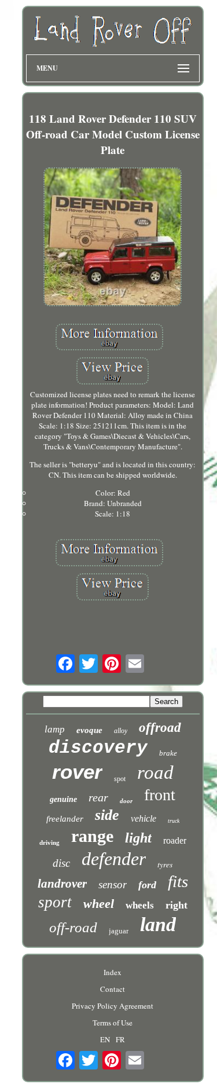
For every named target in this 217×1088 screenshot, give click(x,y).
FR (120, 1039)
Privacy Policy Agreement (112, 1006)
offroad (160, 727)
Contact (112, 989)
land (158, 924)
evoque (89, 730)
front (159, 795)
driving (49, 842)
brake (168, 753)
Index (113, 972)
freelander (64, 818)
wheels (140, 905)
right (176, 905)
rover (77, 771)
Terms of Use (113, 1022)
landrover (62, 884)
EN (105, 1039)
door (126, 800)
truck (173, 821)
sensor (112, 884)
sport (55, 902)
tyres (164, 864)
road (155, 772)
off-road (73, 927)
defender (114, 858)
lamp (55, 729)
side (107, 815)
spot (120, 779)
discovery (98, 748)
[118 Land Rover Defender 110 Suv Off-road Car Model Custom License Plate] (113, 238)
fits (178, 881)
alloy (120, 731)
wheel (98, 903)
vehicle (143, 818)
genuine (63, 799)
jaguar (118, 930)
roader (174, 840)
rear (98, 797)
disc (61, 863)
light (138, 837)
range (92, 835)
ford (147, 885)
